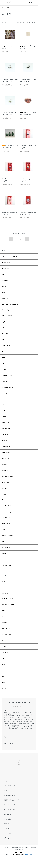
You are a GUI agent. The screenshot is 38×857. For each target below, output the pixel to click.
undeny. (4, 530)
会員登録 (6, 824)
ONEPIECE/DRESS (7, 599)
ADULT (4, 688)
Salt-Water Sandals (7, 476)
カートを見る (7, 833)
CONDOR (5, 298)
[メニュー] (35, 2)
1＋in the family (6, 565)
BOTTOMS (5, 593)
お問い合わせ (7, 838)
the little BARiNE (6, 506)
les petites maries (7, 375)
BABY (3, 676)
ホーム (3, 7)
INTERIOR (5, 652)
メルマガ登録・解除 (9, 809)
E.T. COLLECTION (7, 316)
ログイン (6, 828)
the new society (6, 512)
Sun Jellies (5, 488)
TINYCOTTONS (6, 518)
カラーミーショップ (7, 847)
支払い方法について (9, 795)
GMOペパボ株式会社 (30, 847)
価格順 (28, 22)
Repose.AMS (6, 458)
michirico (4, 399)
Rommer (4, 464)
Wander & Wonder (7, 536)
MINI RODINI (6, 423)
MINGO (4, 417)
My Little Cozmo (6, 429)
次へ (27, 239)
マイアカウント (8, 819)
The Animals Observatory (9, 500)
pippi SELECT (6, 446)
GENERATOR (6, 345)
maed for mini (6, 381)
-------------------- (6, 670)
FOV (3, 328)
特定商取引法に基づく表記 (11, 800)
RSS (5, 814)
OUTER (4, 617)
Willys (3, 541)
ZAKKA (8, 7)
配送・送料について (9, 786)
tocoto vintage (6, 524)
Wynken (4, 553)
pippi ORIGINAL (6, 452)
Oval (6, 724)
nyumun (12, 724)
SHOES (4, 611)
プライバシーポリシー (10, 805)
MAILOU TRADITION (8, 387)
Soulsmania (5, 482)
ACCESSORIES (6, 634)
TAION (4, 494)
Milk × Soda (5, 405)
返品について (7, 790)
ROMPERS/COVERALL (8, 605)
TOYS (3, 658)
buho (3, 274)
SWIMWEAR (5, 623)
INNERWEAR (6, 629)
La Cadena (5, 369)
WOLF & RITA (6, 547)
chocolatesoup (6, 280)
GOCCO (4, 351)
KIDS (3, 682)
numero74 (5, 435)
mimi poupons (6, 411)
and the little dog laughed (9, 256)
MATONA (4, 393)
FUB (3, 339)
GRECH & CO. (6, 357)
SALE (3, 664)
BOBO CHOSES (6, 262)
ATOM (9, 814)
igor (3, 363)
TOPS (3, 587)
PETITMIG (5, 440)
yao (3, 559)
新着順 (34, 22)
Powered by (9, 854)
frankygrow (5, 334)
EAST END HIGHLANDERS (10, 304)
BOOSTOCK (5, 268)
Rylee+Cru (5, 470)
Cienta (4, 286)
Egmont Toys (6, 310)
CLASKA (4, 292)
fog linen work (6, 322)
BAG (3, 640)
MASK (3, 581)
